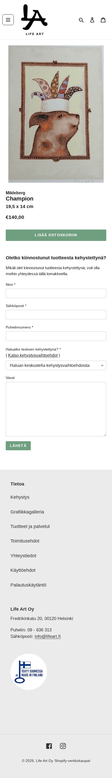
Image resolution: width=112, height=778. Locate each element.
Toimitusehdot (24, 541)
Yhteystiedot (23, 555)
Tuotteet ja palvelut (30, 526)
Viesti (10, 378)
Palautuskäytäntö (28, 585)
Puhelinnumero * (19, 327)
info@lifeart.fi (48, 636)
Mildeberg (15, 193)
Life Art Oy (44, 761)
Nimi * (10, 284)
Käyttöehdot (22, 570)
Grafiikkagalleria (27, 512)
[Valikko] (8, 19)
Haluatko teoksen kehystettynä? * (33, 349)
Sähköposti (16, 306)
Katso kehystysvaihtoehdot (33, 355)
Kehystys (19, 497)
